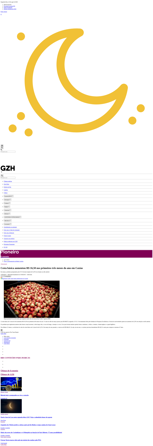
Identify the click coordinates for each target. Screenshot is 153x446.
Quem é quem (7, 235)
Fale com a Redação (9, 233)
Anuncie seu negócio (9, 238)
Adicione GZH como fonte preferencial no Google (15, 278)
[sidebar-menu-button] (2, 146)
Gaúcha (6, 190)
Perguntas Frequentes (9, 244)
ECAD (5, 247)
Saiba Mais (3, 333)
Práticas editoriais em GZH (10, 241)
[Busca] (2, 148)
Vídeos (5, 192)
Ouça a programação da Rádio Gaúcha (13, 261)
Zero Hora (6, 184)
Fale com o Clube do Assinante (12, 230)
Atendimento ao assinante (10, 227)
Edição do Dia (7, 187)
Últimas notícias (8, 181)
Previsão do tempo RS (9, 6)
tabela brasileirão (8, 7)
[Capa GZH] (76, 155)
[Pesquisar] (2, 176)
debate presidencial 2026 (10, 9)
